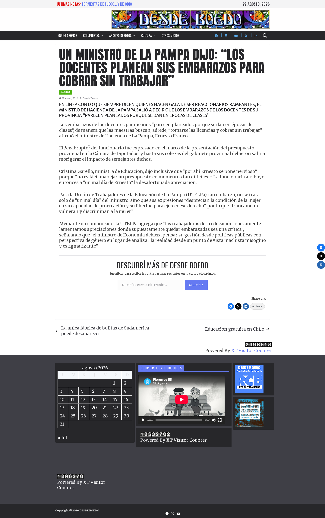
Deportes (65, 92)
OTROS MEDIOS (170, 35)
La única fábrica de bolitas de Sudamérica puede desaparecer (105, 330)
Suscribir (196, 285)
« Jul (62, 437)
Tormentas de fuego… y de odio (107, 4)
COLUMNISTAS (91, 35)
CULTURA (146, 35)
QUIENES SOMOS (67, 35)
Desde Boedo (90, 98)
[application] (181, 399)
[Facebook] (231, 306)
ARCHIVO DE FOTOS (120, 35)
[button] (101, 36)
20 (94, 407)
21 (105, 407)
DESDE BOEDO (89, 510)
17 (62, 407)
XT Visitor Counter (251, 350)
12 (83, 399)
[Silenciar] (214, 420)
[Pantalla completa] (220, 420)
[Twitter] (238, 306)
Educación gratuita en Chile (234, 329)
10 (62, 399)
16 (126, 399)
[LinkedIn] (246, 306)
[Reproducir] (143, 420)
